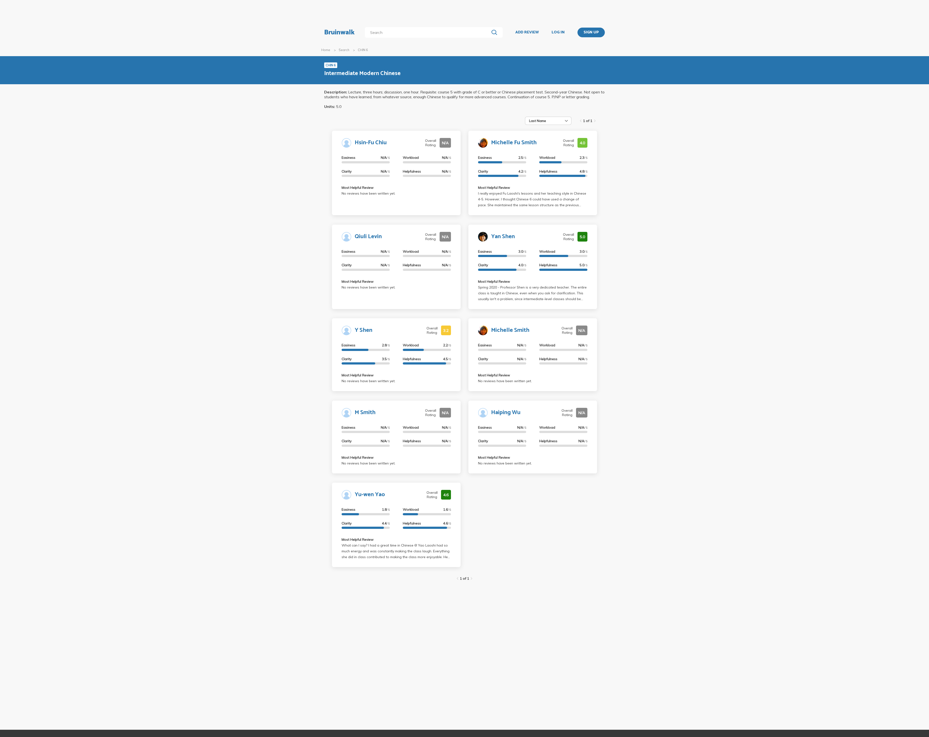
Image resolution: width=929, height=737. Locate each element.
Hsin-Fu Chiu (371, 142)
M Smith (365, 412)
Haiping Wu (505, 412)
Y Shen (363, 330)
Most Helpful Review (358, 187)
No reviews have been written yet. (368, 193)
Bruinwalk (339, 32)
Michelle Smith (510, 330)
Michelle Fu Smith (514, 142)
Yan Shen (503, 236)
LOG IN (558, 32)
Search (344, 50)
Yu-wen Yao (370, 494)
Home (325, 50)
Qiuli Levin (368, 236)
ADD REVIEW (527, 32)
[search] (428, 32)
